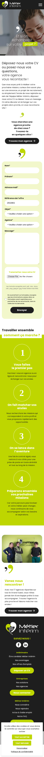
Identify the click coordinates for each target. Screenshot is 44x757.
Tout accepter (22, 737)
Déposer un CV (22, 670)
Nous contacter (22, 692)
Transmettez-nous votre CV (22, 272)
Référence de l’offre (14, 198)
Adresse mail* (11, 187)
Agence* (9, 220)
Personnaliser (22, 748)
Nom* (7, 165)
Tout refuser (22, 743)
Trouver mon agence (20, 610)
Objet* (8, 209)
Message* (9, 231)
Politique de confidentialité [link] (22, 751)
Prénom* (9, 176)
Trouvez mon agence (20, 140)
